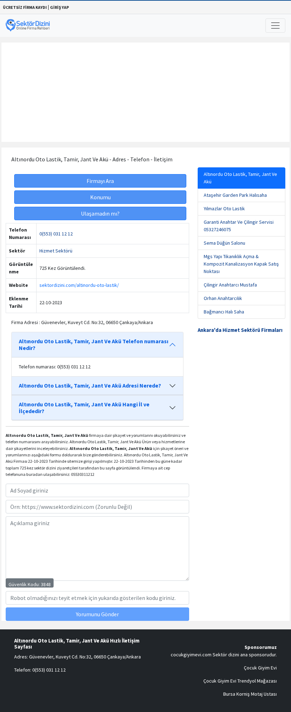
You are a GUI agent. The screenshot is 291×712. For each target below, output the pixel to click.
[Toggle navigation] (275, 25)
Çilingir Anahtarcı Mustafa (230, 285)
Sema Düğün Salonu (224, 243)
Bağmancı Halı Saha (224, 311)
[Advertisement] (145, 92)
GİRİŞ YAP (59, 7)
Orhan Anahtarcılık (223, 298)
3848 (46, 584)
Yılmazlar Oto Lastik (224, 208)
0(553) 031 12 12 (56, 233)
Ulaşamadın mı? (100, 213)
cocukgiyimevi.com (191, 654)
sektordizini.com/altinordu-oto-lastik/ (79, 285)
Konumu (100, 197)
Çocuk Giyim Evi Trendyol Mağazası (240, 681)
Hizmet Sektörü (55, 250)
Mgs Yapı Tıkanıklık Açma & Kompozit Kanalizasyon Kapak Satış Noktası (241, 263)
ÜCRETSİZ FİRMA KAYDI (25, 7)
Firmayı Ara (100, 180)
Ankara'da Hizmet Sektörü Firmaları (240, 330)
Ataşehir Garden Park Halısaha (235, 195)
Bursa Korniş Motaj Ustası (250, 694)
